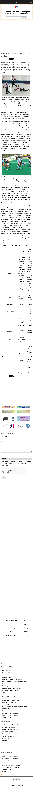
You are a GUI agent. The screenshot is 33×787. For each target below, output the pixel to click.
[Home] (16, 8)
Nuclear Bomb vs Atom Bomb (10, 700)
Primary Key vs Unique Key (10, 729)
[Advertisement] (16, 36)
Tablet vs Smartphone (8, 760)
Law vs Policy (6, 738)
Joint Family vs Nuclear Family (11, 767)
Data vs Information (7, 711)
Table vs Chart (6, 704)
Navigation (16, 2)
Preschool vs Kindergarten (9, 702)
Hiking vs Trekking (7, 740)
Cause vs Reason (7, 670)
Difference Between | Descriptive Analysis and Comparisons (16, 12)
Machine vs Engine (7, 734)
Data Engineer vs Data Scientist (11, 686)
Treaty (26, 628)
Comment (4, 442)
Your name (4, 436)
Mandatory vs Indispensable (10, 690)
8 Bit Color (26, 620)
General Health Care (11, 620)
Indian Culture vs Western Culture (12, 765)
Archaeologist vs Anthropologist (11, 725)
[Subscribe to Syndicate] (1, 774)
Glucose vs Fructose (8, 736)
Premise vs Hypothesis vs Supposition (13, 679)
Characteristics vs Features (10, 675)
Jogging (26, 631)
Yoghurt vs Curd (7, 717)
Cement (11, 631)
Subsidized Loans (11, 635)
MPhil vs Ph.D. (6, 772)
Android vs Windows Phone (10, 715)
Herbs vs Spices (7, 673)
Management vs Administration (11, 713)
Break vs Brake (6, 677)
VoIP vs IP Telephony (8, 731)
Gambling (26, 635)
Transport (26, 624)
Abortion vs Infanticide (8, 692)
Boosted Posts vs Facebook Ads (11, 688)
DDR (11, 624)
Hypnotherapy (11, 628)
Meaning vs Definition (8, 727)
